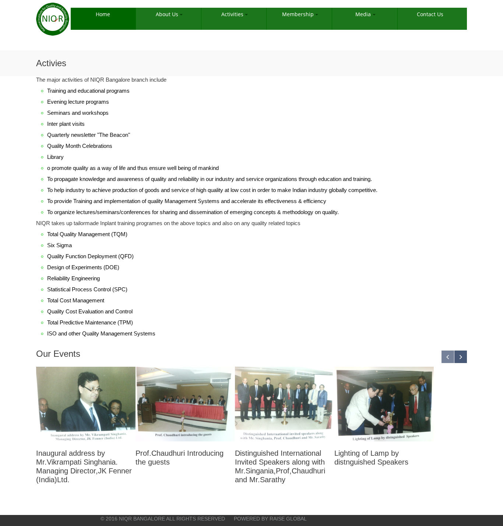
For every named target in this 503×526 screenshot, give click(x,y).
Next (460, 357)
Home (103, 14)
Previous (448, 357)
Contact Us (430, 14)
